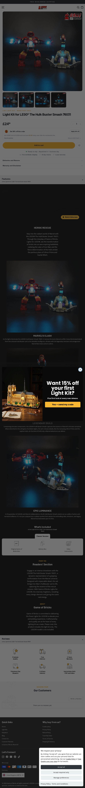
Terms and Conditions (60, 784)
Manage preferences (61, 778)
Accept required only (61, 772)
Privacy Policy (46, 784)
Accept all (61, 767)
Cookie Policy (71, 759)
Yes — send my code (62, 404)
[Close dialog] (80, 369)
